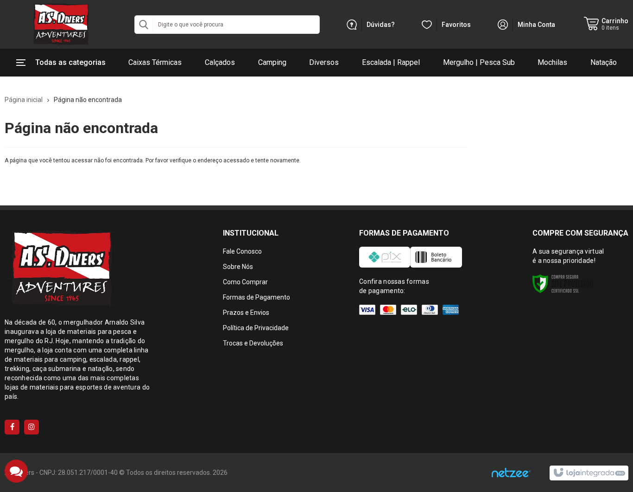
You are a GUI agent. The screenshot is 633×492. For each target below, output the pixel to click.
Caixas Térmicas (155, 62)
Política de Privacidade (256, 328)
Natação (603, 62)
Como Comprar (245, 282)
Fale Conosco (242, 251)
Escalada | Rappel (391, 62)
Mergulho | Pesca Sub (479, 62)
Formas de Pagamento (256, 297)
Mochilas (552, 62)
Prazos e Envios (246, 312)
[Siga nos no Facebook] (12, 427)
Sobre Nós (238, 266)
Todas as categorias (70, 62)
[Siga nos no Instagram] (31, 427)
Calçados (220, 62)
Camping (272, 62)
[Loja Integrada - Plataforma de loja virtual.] (588, 473)
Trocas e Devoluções (253, 343)
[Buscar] (143, 24)
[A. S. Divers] (60, 24)
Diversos (324, 62)
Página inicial (24, 99)
